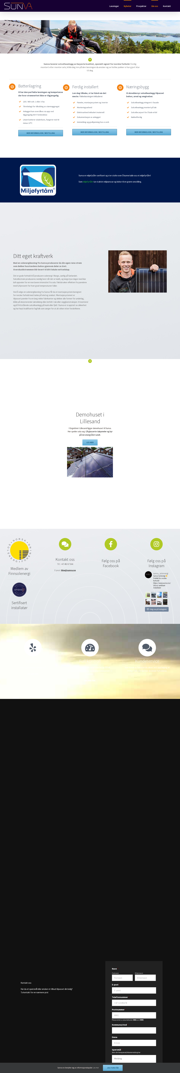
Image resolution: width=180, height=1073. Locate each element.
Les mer (96, 1068)
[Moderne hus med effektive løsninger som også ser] (148, 602)
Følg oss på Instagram (156, 563)
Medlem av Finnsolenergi (19, 571)
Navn (115, 968)
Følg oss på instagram (158, 609)
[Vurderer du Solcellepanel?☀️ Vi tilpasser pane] (159, 602)
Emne (114, 1037)
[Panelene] (90, 448)
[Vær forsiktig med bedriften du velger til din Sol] (153, 595)
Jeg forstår (113, 1068)
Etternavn (139, 973)
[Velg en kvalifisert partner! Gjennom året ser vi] (165, 595)
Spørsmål (117, 1049)
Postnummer (119, 1009)
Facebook (111, 565)
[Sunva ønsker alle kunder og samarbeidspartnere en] (165, 602)
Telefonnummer (120, 997)
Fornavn (115, 973)
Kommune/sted (120, 1024)
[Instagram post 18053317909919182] (148, 595)
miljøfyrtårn (88, 181)
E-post (116, 984)
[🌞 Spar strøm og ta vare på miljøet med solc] (159, 595)
